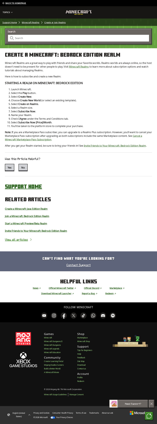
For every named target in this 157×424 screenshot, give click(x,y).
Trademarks (94, 413)
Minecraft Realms (30, 22)
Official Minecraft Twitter (61, 288)
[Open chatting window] (149, 416)
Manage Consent (76, 394)
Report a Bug (88, 293)
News (35, 288)
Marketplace (116, 288)
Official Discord (91, 288)
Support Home (9, 22)
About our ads (107, 413)
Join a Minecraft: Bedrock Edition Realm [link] (27, 216)
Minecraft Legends (51, 348)
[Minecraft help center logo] (78, 12)
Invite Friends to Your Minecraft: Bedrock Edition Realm (115, 145)
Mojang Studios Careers (54, 365)
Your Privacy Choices (64, 417)
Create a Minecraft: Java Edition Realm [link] (26, 208)
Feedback (81, 357)
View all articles (16, 239)
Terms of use (81, 413)
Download (81, 365)
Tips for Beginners (84, 350)
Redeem (109, 293)
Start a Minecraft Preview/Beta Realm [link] (26, 223)
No (23, 167)
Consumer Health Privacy (62, 413)
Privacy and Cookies (41, 413)
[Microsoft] (138, 413)
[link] (44, 315)
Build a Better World (52, 368)
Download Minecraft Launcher (56, 293)
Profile (79, 377)
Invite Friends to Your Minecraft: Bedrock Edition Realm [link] (36, 231)
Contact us (81, 368)
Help (79, 354)
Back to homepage (16, 3)
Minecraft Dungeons (52, 345)
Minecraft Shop (83, 341)
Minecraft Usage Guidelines (55, 394)
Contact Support (78, 265)
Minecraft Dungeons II (53, 341)
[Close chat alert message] (151, 403)
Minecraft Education (52, 352)
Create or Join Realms (55, 22)
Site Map (80, 361)
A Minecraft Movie (51, 372)
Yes (9, 167)
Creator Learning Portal (53, 361)
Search (11, 31)
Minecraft (48, 337)
